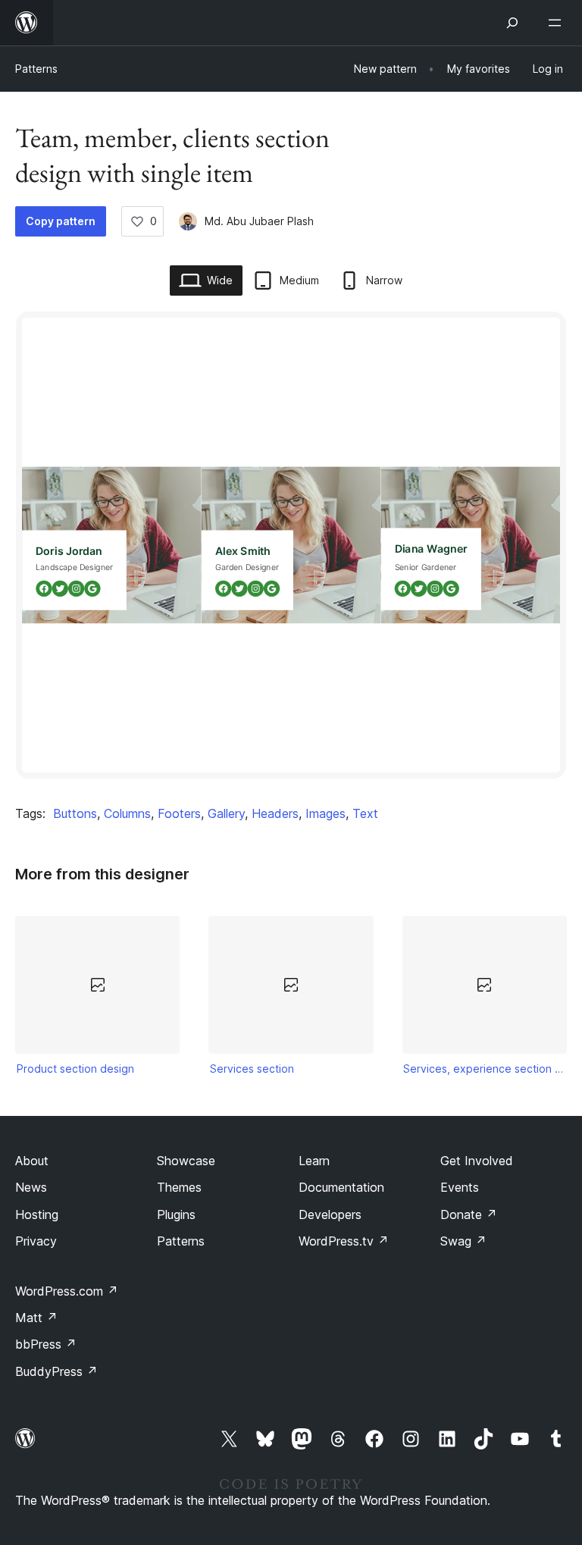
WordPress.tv (344, 1241)
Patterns (36, 68)
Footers (179, 813)
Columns (127, 813)
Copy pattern (60, 221)
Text (365, 813)
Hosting (36, 1214)
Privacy (36, 1241)
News (31, 1187)
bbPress (46, 1344)
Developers (330, 1214)
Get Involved (476, 1160)
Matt (36, 1317)
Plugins (176, 1214)
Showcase (186, 1160)
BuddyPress (56, 1371)
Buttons (75, 813)
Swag (463, 1241)
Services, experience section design (484, 1068)
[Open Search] (512, 22)
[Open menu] (558, 22)
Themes (179, 1187)
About (31, 1160)
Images (325, 813)
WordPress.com (66, 1291)
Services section (252, 1068)
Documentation (341, 1187)
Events (459, 1187)
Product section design (75, 1068)
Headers (275, 813)
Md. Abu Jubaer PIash (259, 221)
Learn (314, 1160)
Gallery (226, 813)
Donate (468, 1214)
